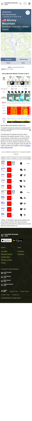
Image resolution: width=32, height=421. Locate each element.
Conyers (2, 174)
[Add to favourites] (28, 12)
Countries (4, 251)
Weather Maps (5, 257)
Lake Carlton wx (3, 168)
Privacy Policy (24, 291)
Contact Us (15, 295)
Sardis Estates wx (3, 202)
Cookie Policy (5, 295)
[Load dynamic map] (16, 44)
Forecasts (8, 59)
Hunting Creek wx (2, 197)
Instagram (21, 254)
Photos (8, 63)
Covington (3, 179)
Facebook (21, 251)
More (23, 63)
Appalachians (6, 12)
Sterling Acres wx (2, 214)
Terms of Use (14, 291)
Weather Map (23, 59)
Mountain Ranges (6, 254)
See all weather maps (4, 97)
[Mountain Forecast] (9, 3)
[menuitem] (8, 59)
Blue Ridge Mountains (9, 14)
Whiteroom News (6, 260)
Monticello (3, 208)
